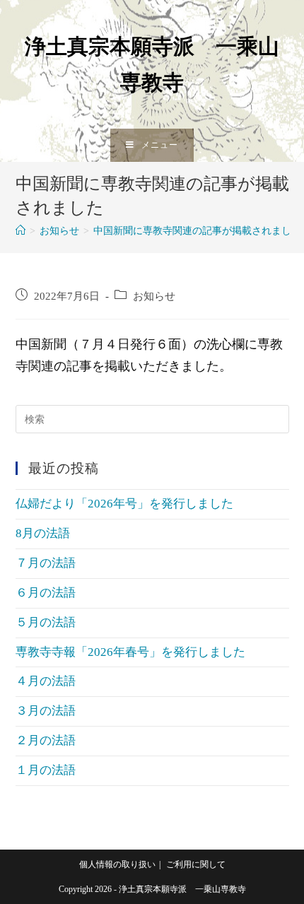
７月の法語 (46, 563)
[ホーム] (20, 230)
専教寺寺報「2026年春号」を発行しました (130, 652)
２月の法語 (46, 740)
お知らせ (154, 296)
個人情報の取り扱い (117, 864)
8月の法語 (43, 533)
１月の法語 (46, 770)
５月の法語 (46, 622)
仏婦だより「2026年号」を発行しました (124, 503)
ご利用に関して (196, 864)
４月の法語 (46, 681)
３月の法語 (46, 710)
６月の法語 (46, 592)
